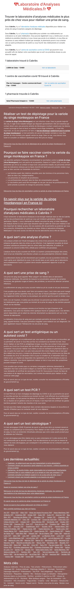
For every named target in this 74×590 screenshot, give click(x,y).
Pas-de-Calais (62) (56, 545)
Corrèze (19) (35, 520)
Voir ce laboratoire (49, 68)
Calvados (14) (39, 517)
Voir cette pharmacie (54, 101)
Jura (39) (25, 536)
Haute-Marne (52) (10, 531)
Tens (61, 107)
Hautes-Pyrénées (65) (12, 529)
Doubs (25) (64, 522)
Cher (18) (26, 520)
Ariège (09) (32, 515)
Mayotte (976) (9, 543)
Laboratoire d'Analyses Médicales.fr (39, 6)
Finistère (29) (55, 524)
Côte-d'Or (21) (63, 520)
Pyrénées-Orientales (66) (44, 547)
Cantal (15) (51, 517)
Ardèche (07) (8, 515)
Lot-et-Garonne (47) (55, 538)
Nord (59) (17, 545)
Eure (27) (29, 524)
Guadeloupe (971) (32, 526)
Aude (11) (50, 515)
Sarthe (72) (19, 550)
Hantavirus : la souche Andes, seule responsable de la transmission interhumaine (37, 470)
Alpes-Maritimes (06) (61, 513)
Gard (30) (65, 524)
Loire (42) (60, 536)
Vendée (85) (65, 554)
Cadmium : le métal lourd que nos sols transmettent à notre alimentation (34, 463)
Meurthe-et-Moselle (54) (25, 543)
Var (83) (45, 554)
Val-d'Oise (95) (34, 554)
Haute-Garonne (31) (46, 529)
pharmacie (25, 33)
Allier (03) (24, 513)
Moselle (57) (64, 543)
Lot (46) (43, 538)
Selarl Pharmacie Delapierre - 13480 (20, 101)
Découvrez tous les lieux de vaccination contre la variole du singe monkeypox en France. (36, 191)
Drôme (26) (8, 524)
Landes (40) (35, 536)
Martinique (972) (51, 540)
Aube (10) (41, 515)
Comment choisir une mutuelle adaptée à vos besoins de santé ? (31, 477)
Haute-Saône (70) (25, 531)
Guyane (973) (47, 526)
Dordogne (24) (52, 522)
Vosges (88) (19, 557)
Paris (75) (43, 545)
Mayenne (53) (64, 540)
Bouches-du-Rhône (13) (22, 517)
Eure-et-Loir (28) (41, 524)
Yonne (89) (30, 557)
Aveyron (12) (60, 515)
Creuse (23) (25, 522)
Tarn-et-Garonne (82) (50, 552)
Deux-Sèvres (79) (38, 522)
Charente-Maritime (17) (12, 520)
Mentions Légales (45, 107)
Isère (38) (16, 536)
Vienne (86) (9, 557)
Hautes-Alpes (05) (62, 526)
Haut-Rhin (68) (21, 533)
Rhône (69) (59, 547)
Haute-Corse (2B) (29, 529)
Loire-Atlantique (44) (16, 538)
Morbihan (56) (52, 543)
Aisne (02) (15, 513)
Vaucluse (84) (55, 554)
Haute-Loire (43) (62, 529)
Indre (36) (58, 533)
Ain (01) (6, 513)
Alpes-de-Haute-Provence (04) (40, 513)
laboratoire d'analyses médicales (33, 27)
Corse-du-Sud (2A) (49, 520)
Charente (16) (63, 517)
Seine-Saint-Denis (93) (44, 550)
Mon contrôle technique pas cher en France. (20, 509)
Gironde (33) (19, 526)
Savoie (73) (29, 550)
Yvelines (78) (40, 557)
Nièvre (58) (8, 545)
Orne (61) (34, 545)
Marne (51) (39, 540)
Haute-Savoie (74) (41, 531)
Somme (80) (26, 552)
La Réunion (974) (48, 536)
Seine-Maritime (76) (61, 550)
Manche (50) (29, 540)
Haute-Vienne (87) (56, 531)
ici (18, 382)
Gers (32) (7, 526)
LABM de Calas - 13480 (15, 68)
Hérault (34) (33, 533)
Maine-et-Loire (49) (15, 540)
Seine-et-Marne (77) (11, 552)
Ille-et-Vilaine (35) (46, 533)
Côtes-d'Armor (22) (11, 522)
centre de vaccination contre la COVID (35, 50)
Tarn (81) (36, 552)
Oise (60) (26, 545)
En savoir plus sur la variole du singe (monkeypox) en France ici (30, 201)
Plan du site (55, 107)
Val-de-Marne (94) (21, 554)
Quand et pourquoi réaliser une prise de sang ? (21, 487)
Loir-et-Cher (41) (32, 538)
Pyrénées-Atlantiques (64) (23, 547)
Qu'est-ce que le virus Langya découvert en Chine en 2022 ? (26, 505)
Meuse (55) (41, 543)
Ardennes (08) (20, 515)
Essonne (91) (19, 524)
